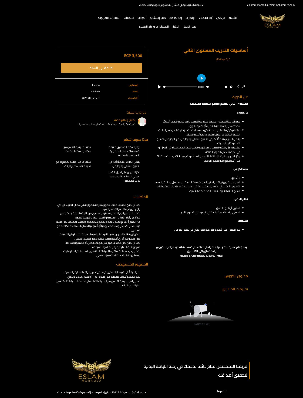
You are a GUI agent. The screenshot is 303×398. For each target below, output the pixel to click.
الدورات (142, 17)
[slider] (180, 86)
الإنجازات (191, 17)
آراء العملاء (206, 17)
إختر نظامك (175, 17)
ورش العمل (190, 26)
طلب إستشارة (158, 17)
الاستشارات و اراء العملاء (154, 26)
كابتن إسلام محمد (124, 119)
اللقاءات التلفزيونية (109, 17)
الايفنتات (129, 17)
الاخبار (175, 26)
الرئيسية (233, 17)
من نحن (220, 17)
